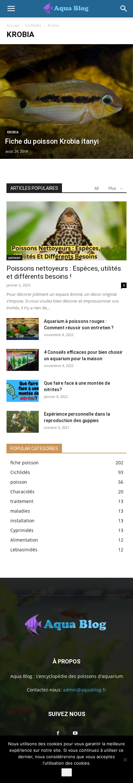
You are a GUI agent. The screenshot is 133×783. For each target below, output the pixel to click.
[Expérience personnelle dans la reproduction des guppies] (22, 422)
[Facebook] (57, 733)
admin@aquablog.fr (84, 690)
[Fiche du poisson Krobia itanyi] (66, 101)
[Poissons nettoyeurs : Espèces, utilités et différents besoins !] (66, 230)
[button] (11, 8)
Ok (66, 772)
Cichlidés (34, 25)
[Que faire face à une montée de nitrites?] (22, 391)
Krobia (13, 132)
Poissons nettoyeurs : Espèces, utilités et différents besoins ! (63, 272)
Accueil (12, 25)
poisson (14, 257)
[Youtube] (75, 733)
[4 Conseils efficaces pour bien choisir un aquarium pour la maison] (22, 360)
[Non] (125, 759)
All (96, 188)
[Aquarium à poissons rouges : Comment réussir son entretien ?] (22, 329)
